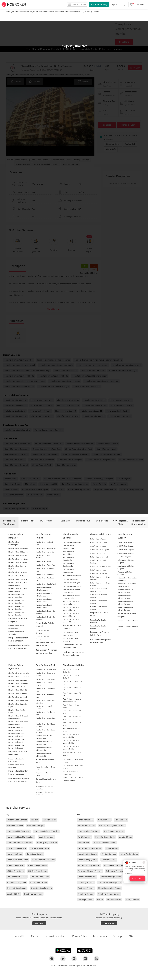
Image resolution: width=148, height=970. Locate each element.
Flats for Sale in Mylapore (72, 575)
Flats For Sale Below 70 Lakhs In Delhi (44, 743)
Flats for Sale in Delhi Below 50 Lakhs (46, 731)
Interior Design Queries (37, 865)
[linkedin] (85, 958)
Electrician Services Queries (109, 888)
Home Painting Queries (87, 859)
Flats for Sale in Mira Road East (45, 569)
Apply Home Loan (46, 837)
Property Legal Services (17, 819)
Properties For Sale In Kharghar (43, 631)
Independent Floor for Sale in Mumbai (45, 644)
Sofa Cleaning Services (113, 865)
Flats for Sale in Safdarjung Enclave (45, 674)
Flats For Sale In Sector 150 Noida (72, 724)
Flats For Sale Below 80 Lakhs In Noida (71, 741)
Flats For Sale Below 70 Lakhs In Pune (98, 596)
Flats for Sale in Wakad (98, 539)
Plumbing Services (86, 894)
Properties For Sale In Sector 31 (128, 622)
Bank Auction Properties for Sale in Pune (100, 641)
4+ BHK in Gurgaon (124, 557)
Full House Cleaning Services (118, 871)
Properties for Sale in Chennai (72, 627)
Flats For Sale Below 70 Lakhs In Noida (71, 735)
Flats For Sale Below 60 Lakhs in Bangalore (16, 595)
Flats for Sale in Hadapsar (99, 550)
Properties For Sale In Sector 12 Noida (73, 766)
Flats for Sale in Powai (43, 561)
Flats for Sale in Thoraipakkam (68, 558)
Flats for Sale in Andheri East (46, 548)
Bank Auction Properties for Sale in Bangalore (18, 647)
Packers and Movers (86, 825)
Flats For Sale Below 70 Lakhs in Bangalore (16, 601)
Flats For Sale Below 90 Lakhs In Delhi (44, 754)
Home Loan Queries (34, 854)
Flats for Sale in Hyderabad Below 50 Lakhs (18, 723)
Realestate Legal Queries (41, 888)
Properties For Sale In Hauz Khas (45, 768)
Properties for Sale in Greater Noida (70, 772)
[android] (63, 950)
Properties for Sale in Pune (99, 614)
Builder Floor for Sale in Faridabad (44, 787)
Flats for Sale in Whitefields (18, 701)
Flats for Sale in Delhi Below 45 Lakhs (46, 725)
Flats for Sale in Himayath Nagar (17, 705)
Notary (100, 899)
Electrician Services (86, 888)
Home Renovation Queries (43, 859)
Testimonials (100, 936)
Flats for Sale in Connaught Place (45, 689)
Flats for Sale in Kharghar (45, 574)
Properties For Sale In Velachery (70, 639)
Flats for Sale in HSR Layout (18, 552)
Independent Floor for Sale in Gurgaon (127, 579)
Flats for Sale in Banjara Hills (18, 673)
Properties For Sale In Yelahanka (16, 633)
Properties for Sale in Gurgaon (127, 615)
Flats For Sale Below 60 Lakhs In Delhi (44, 737)
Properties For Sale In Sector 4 (128, 628)
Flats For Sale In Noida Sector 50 (71, 676)
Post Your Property (99, 4)
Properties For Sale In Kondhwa (98, 627)
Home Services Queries (87, 854)
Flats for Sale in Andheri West (44, 543)
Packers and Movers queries (89, 848)
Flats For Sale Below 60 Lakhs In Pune (98, 590)
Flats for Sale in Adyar (70, 579)
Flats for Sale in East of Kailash (44, 707)
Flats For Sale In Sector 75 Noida (72, 688)
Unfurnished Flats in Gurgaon (125, 573)
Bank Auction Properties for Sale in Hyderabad (18, 780)
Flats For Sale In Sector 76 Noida (72, 694)
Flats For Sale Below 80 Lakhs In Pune (98, 602)
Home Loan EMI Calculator (18, 831)
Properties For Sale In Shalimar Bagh (70, 634)
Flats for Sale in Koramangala (13, 543)
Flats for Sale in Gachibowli (18, 693)
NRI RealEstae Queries (37, 871)
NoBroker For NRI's (15, 825)
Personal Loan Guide (40, 876)
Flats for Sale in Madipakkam (68, 552)
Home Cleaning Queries (111, 876)
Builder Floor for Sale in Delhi (46, 780)
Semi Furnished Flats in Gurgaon (126, 567)
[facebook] (51, 958)
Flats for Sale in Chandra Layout (17, 567)
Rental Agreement (85, 819)
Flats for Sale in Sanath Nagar (16, 711)
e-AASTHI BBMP (13, 894)
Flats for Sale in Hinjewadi (99, 574)
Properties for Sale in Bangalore (17, 620)
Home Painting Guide (129, 854)
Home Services (112, 848)
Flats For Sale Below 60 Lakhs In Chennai (71, 602)
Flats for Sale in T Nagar (71, 583)
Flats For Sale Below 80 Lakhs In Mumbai (44, 600)
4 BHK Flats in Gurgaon (126, 553)
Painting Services (108, 854)
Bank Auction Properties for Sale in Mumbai (46, 651)
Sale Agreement (49, 819)
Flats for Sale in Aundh (98, 553)
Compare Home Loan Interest (19, 842)
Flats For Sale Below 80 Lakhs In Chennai (71, 614)
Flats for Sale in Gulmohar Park (45, 695)
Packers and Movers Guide (105, 842)
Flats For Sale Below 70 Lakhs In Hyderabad (16, 734)
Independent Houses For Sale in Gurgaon (127, 585)
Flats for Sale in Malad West (45, 552)
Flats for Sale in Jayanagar (17, 579)
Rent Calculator (84, 837)
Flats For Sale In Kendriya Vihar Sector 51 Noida (72, 700)
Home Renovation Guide (17, 859)
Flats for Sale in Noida (73, 665)
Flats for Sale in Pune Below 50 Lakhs (100, 584)
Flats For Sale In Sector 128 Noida (72, 718)
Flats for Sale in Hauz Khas (45, 679)
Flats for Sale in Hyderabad (15, 667)
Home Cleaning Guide (87, 876)
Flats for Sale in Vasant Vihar (46, 670)
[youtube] (96, 958)
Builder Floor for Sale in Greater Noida (73, 779)
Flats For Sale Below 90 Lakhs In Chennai (71, 620)
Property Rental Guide (105, 837)
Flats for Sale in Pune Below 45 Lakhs (100, 578)
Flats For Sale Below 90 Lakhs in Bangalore (16, 613)
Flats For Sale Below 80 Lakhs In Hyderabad (16, 740)
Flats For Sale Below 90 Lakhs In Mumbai (44, 606)
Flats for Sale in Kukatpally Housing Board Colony (18, 685)
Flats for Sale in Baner (98, 546)
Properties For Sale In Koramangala (16, 627)
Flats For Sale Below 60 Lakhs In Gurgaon (126, 591)
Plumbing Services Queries (109, 894)
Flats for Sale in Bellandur (17, 563)
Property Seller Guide (39, 848)
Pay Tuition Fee (104, 819)
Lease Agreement (85, 899)
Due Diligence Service (33, 894)
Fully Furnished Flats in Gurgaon (126, 561)
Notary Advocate (114, 899)
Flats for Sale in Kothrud (99, 557)
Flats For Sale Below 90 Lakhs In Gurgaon (126, 608)
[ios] (84, 950)
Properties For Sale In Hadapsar (98, 621)
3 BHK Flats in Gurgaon (126, 549)
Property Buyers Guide (16, 848)
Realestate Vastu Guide (17, 876)
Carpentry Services (86, 882)
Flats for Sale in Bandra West (46, 584)
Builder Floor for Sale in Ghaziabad (44, 793)
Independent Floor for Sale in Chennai (72, 646)
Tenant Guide (83, 842)
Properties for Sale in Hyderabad (17, 753)
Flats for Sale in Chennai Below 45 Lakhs (71, 591)
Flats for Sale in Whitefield (17, 555)
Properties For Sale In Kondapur (16, 766)
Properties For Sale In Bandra (43, 637)
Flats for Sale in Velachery (72, 542)
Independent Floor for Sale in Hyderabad (18, 772)
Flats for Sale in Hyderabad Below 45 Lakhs (18, 717)
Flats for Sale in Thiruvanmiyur (68, 547)
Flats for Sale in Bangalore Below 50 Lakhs (17, 590)
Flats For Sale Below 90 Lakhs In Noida (71, 747)
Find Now (39, 923)
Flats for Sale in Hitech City (18, 690)
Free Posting (108, 923)
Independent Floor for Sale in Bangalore (18, 639)
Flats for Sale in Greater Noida (71, 729)
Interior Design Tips (15, 865)
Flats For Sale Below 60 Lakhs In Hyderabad (16, 729)
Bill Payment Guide (38, 882)
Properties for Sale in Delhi (45, 761)
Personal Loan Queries (16, 882)
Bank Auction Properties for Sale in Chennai (73, 653)
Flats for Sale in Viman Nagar (100, 566)
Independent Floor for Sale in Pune (99, 633)
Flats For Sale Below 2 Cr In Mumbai (45, 618)
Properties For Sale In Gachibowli (16, 760)
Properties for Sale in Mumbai (45, 624)
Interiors (34, 819)
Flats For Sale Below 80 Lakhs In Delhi (44, 748)
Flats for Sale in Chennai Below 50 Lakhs (71, 596)
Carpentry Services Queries (109, 882)
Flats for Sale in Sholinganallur (68, 564)
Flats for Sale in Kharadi (98, 542)
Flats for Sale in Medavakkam (68, 570)
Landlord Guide (125, 837)
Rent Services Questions (114, 831)
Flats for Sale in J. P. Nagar (17, 572)
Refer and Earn (121, 819)
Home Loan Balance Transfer (46, 831)
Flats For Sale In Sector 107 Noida (72, 712)
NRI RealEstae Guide (15, 871)
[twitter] (63, 958)
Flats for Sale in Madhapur (17, 680)
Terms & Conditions (55, 936)
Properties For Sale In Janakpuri (43, 774)
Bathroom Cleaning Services (90, 871)
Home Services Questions (88, 831)
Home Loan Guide (14, 854)
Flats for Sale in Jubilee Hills (18, 677)
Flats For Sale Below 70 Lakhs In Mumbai (44, 594)
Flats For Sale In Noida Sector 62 (71, 670)
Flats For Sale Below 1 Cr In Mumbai (45, 612)
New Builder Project (35, 825)
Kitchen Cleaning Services (89, 865)
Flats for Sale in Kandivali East (45, 579)
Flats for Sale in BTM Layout (18, 576)
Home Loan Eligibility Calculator (20, 837)
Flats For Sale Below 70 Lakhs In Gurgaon (126, 596)
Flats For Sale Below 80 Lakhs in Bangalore (16, 607)
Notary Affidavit (132, 899)
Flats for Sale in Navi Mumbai (43, 556)
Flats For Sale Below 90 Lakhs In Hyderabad (16, 746)
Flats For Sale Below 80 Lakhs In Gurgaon (126, 602)
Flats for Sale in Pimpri (98, 570)
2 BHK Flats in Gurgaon (126, 546)
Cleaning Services (108, 859)
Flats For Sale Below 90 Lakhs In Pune (98, 607)
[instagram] (74, 958)
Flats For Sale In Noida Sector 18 (71, 706)
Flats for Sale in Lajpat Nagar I (46, 719)
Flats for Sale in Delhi (46, 665)
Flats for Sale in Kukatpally (18, 697)
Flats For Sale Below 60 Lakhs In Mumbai (44, 588)
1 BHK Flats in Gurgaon (126, 542)
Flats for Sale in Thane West (45, 565)
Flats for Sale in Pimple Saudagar (98, 561)
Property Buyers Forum (47, 842)
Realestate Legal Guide (16, 888)
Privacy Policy (79, 936)
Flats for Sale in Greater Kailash (44, 683)
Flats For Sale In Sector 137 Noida (72, 682)
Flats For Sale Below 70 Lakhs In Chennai (71, 608)
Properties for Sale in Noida (72, 754)
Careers (35, 936)
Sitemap (117, 936)
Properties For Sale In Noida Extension (73, 761)
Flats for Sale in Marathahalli (18, 548)
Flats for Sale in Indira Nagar (18, 559)
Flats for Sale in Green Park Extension (45, 701)
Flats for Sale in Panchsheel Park (45, 713)
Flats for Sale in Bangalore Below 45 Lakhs (17, 584)
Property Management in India (112, 825)
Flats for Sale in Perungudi (72, 586)
